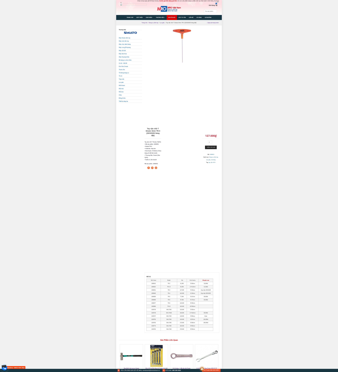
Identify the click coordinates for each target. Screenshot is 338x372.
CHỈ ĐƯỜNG (208, 17)
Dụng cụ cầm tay (153, 22)
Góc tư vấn (182, 17)
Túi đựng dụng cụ (124, 72)
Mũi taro (121, 91)
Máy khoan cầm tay (124, 38)
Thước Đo (122, 69)
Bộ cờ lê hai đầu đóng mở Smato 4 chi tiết (156, 368)
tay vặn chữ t (212, 162)
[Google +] (152, 168)
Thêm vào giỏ (211, 147)
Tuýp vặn (121, 79)
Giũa (120, 95)
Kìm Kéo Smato (123, 66)
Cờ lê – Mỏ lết (123, 63)
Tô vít (120, 76)
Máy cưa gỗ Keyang (125, 47)
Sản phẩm (149, 17)
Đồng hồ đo (122, 98)
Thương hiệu (160, 17)
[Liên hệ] (4, 366)
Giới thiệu (139, 17)
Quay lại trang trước (213, 22)
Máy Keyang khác (124, 57)
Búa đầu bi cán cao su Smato (131, 368)
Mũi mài (121, 88)
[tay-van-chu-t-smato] (181, 45)
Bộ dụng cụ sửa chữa (125, 60)
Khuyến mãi (171, 17)
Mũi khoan (122, 85)
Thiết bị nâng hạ (123, 101)
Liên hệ (191, 17)
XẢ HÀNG (199, 17)
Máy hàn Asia (123, 53)
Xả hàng (213, 159)
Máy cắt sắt (122, 50)
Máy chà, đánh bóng (125, 44)
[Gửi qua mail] (156, 168)
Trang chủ (130, 17)
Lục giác (162, 22)
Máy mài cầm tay (124, 41)
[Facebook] (148, 168)
